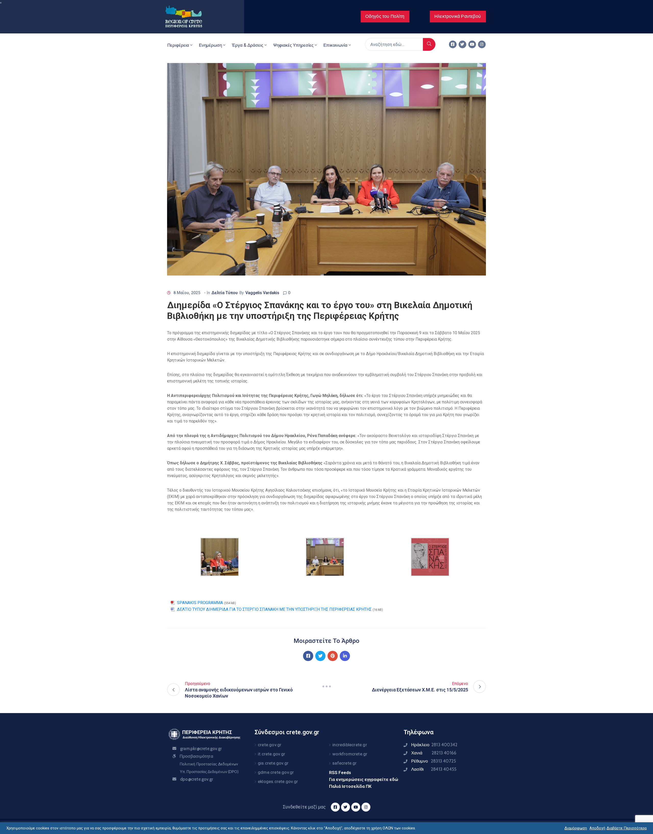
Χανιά (433, 752)
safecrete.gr (344, 763)
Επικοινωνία (335, 45)
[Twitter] (462, 44)
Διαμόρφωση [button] (575, 828)
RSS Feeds (340, 772)
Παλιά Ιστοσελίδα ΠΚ (350, 786)
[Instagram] (482, 44)
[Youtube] (472, 44)
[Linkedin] (345, 656)
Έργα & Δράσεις (247, 45)
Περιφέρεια (178, 45)
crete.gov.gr (269, 744)
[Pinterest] (333, 656)
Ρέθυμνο (433, 761)
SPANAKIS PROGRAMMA (200, 602)
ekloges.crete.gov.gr (278, 781)
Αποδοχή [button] (597, 828)
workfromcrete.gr (349, 753)
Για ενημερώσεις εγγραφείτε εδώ (363, 779)
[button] (385, 16)
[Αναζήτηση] (429, 44)
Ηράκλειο (434, 744)
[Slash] (326, 686)
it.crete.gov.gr (271, 753)
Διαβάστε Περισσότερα (627, 828)
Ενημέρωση (210, 45)
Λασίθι (433, 769)
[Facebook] (308, 656)
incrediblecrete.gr (349, 744)
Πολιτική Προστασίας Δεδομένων (209, 764)
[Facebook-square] (453, 44)
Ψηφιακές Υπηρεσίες (293, 45)
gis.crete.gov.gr (273, 763)
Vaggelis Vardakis (262, 292)
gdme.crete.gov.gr (276, 772)
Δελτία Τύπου (224, 292)
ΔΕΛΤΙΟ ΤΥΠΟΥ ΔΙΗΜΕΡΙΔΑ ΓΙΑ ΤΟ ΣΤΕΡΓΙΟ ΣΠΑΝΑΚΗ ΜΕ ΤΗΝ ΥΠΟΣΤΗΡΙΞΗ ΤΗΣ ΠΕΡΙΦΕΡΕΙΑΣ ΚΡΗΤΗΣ (274, 609)
